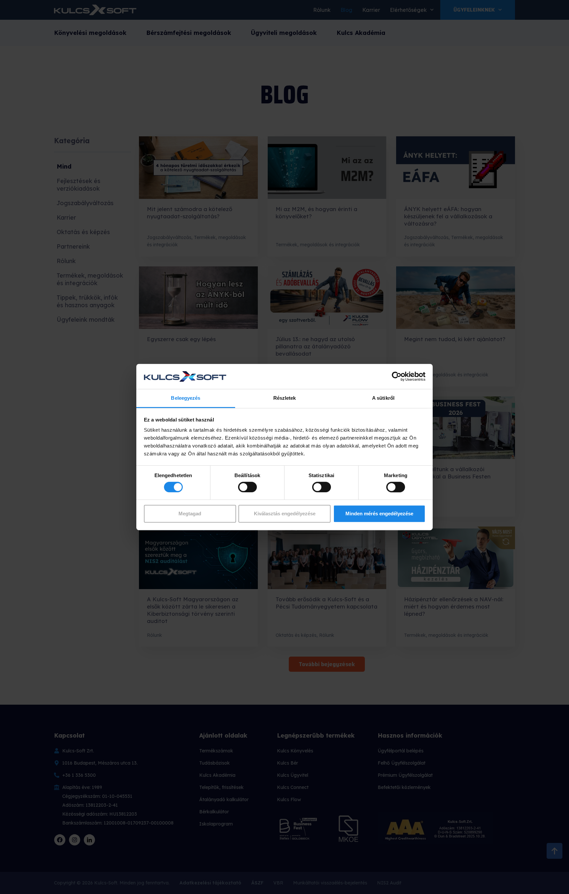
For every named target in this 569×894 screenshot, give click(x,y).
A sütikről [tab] (383, 398)
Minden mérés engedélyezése (379, 513)
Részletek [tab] (284, 398)
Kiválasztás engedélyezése (284, 513)
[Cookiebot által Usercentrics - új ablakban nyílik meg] (396, 376)
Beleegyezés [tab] (185, 398)
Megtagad (189, 513)
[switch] (247, 487)
